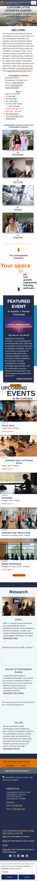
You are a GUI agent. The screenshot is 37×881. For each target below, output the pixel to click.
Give (25, 766)
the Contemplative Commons (16, 837)
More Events (19, 575)
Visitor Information (12, 88)
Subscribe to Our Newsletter (17, 771)
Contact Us (12, 788)
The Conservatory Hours (15, 116)
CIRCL (18, 619)
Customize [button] (4, 872)
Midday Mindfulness (11, 564)
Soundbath (7, 498)
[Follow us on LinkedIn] (27, 856)
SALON (18, 722)
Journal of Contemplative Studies (18, 671)
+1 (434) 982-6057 (17, 83)
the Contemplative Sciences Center (18, 841)
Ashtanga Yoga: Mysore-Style (16, 533)
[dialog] (18, 871)
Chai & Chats (8, 425)
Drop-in (5, 423)
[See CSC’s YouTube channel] (22, 856)
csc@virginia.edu (16, 85)
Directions (10, 802)
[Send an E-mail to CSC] (10, 856)
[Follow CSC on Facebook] (18, 856)
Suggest (11, 766)
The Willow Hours (12, 114)
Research (18, 592)
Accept (26, 877)
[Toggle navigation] (33, 3)
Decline (9, 877)
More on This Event (24, 379)
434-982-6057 (17, 805)
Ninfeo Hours (10, 119)
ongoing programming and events (19, 71)
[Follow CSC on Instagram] (14, 856)
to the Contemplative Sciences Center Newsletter (18, 850)
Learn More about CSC (24, 68)
